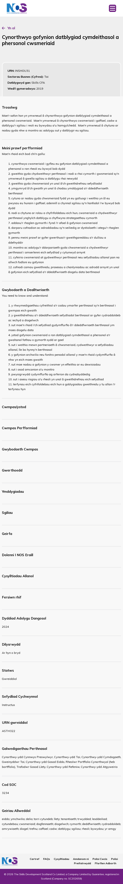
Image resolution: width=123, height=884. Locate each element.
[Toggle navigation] (112, 8)
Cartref (34, 859)
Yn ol (11, 28)
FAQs (46, 859)
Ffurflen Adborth (105, 863)
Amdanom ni (81, 859)
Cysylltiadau (61, 859)
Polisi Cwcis (100, 859)
